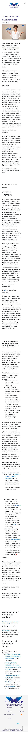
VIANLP (9, 729)
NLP (5, 290)
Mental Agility (6, 630)
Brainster (18, 505)
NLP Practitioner (15, 539)
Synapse (17, 730)
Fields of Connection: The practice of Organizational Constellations (12, 656)
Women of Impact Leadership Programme (12, 476)
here (14, 524)
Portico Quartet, (10, 686)
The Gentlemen (9, 682)
